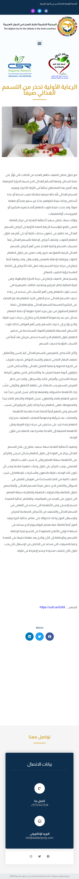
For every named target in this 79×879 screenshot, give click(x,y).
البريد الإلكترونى (39, 833)
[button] (40, 43)
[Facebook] (46, 11)
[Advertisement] (39, 684)
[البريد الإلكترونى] (39, 821)
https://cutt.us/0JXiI (52, 607)
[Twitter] (39, 11)
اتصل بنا (39, 801)
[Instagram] (33, 11)
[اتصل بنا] (39, 788)
